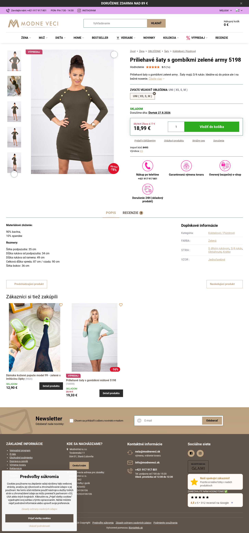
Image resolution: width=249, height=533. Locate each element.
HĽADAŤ (156, 23)
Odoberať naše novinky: (50, 424)
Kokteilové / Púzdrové (221, 233)
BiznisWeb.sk (136, 527)
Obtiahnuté (215, 251)
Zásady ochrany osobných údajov (133, 522)
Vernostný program (20, 450)
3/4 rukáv (236, 248)
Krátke (227, 251)
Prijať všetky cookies (39, 518)
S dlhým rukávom (218, 248)
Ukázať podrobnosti (39, 526)
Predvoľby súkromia (103, 522)
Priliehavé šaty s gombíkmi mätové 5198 (91, 380)
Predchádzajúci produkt (29, 284)
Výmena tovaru (18, 464)
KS (141, 151)
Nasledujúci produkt (222, 284)
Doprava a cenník (19, 461)
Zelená (212, 240)
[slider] (153, 67)
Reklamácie (16, 468)
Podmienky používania (165, 522)
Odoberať (212, 420)
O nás (13, 454)
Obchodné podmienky (21, 457)
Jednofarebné (216, 259)
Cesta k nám (79, 465)
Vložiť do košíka (212, 127)
